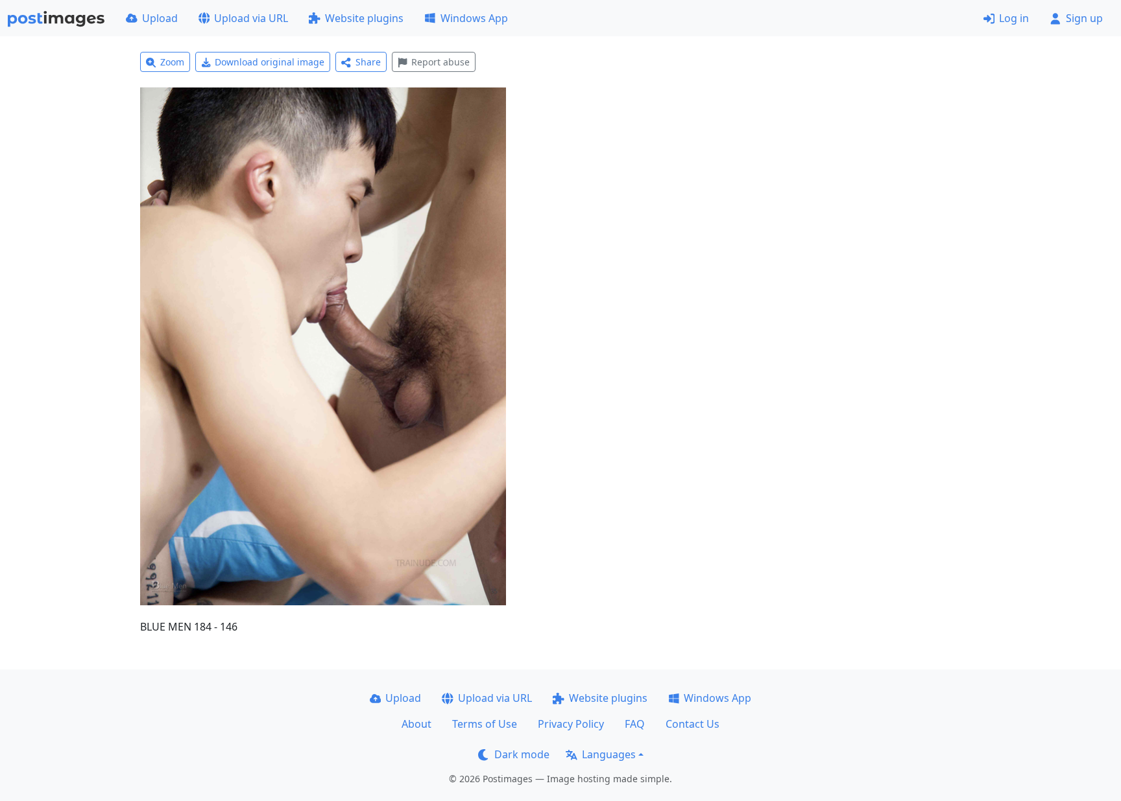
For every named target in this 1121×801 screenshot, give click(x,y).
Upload (160, 18)
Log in (1014, 18)
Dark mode (521, 754)
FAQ (635, 724)
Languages (609, 754)
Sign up (1084, 18)
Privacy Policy (571, 724)
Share (368, 62)
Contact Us (692, 724)
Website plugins (364, 18)
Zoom (172, 62)
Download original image (269, 62)
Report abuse (440, 62)
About (416, 724)
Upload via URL (251, 18)
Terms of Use (484, 724)
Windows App (474, 18)
